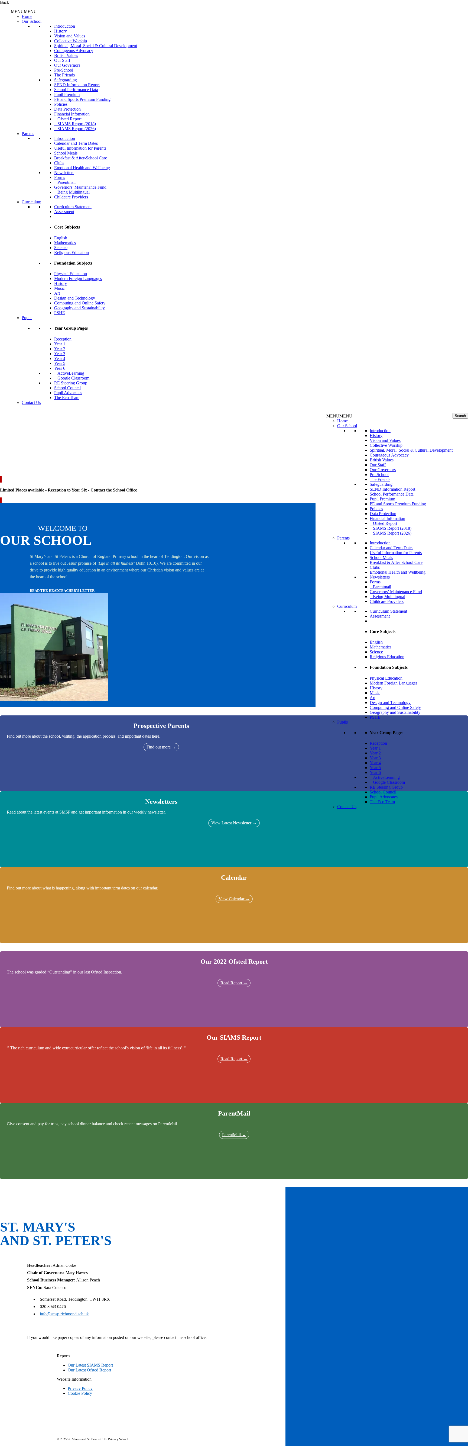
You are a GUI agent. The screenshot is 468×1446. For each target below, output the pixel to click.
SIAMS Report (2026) (76, 128)
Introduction (64, 26)
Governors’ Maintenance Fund (80, 187)
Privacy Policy (80, 1388)
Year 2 (59, 348)
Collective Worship (70, 40)
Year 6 (59, 368)
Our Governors (67, 65)
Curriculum (31, 202)
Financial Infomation (72, 114)
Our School (31, 21)
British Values (66, 55)
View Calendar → (234, 898)
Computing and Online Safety (79, 303)
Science (60, 247)
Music (59, 288)
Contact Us (31, 402)
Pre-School (63, 70)
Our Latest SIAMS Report (90, 1365)
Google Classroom (73, 378)
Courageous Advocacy (73, 50)
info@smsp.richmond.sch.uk (64, 1314)
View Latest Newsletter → (234, 823)
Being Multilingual (73, 192)
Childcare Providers (71, 197)
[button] (24, 11)
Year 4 (59, 358)
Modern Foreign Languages (78, 278)
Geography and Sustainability (79, 308)
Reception (63, 339)
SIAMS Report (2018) (76, 123)
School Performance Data (76, 89)
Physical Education (70, 273)
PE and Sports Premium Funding (82, 99)
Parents (28, 133)
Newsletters (64, 172)
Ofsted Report (69, 119)
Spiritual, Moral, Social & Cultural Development (95, 45)
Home (27, 16)
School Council (67, 387)
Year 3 (59, 353)
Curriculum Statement (73, 206)
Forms (59, 177)
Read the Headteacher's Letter (62, 591)
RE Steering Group (70, 383)
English (60, 238)
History (60, 31)
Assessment (64, 211)
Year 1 (59, 344)
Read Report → (234, 983)
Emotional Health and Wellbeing (82, 167)
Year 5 (59, 363)
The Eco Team (66, 397)
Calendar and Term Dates (76, 143)
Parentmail (66, 182)
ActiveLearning (70, 373)
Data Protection (67, 109)
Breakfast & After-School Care (80, 158)
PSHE (59, 312)
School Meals (65, 153)
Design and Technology (74, 298)
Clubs (59, 162)
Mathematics (65, 242)
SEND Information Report (77, 84)
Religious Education (71, 252)
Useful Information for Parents (80, 148)
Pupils (27, 317)
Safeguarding (65, 80)
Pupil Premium (67, 94)
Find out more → (161, 747)
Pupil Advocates (68, 392)
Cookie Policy (80, 1393)
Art (57, 293)
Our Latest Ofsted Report (89, 1370)
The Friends (64, 75)
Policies (60, 104)
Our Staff (62, 60)
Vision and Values (69, 36)
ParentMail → (234, 1134)
